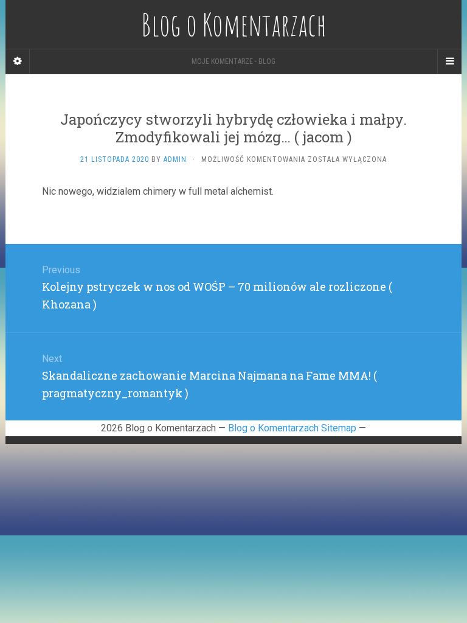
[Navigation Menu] (449, 61)
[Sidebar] (17, 61)
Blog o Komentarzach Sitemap (292, 428)
